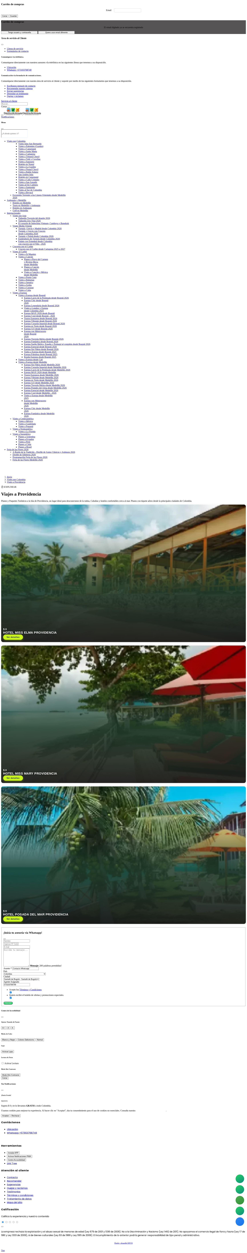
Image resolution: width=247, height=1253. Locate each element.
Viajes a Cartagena (26, 154)
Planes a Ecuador (26, 439)
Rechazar (15, 1116)
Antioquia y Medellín (16, 200)
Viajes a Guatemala (27, 424)
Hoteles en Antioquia (22, 208)
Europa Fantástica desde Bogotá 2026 (41, 341)
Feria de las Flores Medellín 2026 (28, 460)
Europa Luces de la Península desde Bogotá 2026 (46, 298)
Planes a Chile (24, 444)
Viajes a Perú (24, 442)
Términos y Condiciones (30, 989)
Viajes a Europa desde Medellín (32, 362)
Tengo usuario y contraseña (19, 32)
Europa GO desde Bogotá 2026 (38, 329)
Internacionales (13, 213)
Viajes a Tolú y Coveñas (29, 159)
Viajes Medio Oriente (22, 226)
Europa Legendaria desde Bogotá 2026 (41, 305)
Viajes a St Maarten (27, 254)
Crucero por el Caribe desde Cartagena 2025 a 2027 (41, 249)
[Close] (2, 128)
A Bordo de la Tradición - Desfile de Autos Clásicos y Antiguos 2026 (44, 452)
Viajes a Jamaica (25, 282)
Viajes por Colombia (16, 141)
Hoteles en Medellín (22, 203)
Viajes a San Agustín (27, 182)
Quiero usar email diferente (56, 32)
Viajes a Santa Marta (27, 151)
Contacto (12, 1177)
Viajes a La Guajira (27, 167)
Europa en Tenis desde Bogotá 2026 (40, 326)
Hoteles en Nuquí (26, 164)
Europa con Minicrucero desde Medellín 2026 (35, 403)
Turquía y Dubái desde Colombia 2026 (35, 236)
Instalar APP (13, 1153)
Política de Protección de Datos (151, 1110)
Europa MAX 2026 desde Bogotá (39, 313)
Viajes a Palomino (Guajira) (30, 146)
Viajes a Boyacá (25, 192)
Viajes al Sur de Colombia (30, 190)
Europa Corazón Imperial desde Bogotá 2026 (44, 323)
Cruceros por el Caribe (23, 246)
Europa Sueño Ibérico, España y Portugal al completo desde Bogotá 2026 (57, 344)
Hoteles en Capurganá (28, 177)
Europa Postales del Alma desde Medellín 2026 (45, 388)
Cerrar (4, 16)
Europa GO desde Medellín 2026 (39, 382)
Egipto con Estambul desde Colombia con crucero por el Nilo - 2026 (35, 242)
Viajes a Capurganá (27, 149)
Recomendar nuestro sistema (20, 88)
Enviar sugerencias (15, 91)
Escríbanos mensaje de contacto (21, 86)
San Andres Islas (25, 174)
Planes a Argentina (26, 436)
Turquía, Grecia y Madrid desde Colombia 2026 (40, 228)
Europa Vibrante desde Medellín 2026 (41, 377)
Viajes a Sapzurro (26, 161)
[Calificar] (2, 1226)
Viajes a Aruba (25, 285)
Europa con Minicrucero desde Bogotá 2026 (35, 334)
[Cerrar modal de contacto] (2, 44)
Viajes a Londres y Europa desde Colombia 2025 (36, 309)
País (5, 971)
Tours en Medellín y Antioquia (26, 205)
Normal (40, 1040)
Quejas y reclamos (15, 96)
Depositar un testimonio (17, 93)
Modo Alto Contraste (10, 1075)
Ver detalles (13, 637)
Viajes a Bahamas (26, 280)
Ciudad (6, 976)
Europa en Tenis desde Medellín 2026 (41, 380)
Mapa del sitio (14, 1202)
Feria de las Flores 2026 (17, 449)
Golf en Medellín (20, 210)
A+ (3, 1028)
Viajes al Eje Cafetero (28, 185)
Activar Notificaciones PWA (19, 1156)
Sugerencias (14, 1184)
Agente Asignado (11, 982)
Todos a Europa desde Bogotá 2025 (40, 352)
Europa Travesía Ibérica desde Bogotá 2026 (43, 339)
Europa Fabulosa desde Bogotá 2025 (40, 354)
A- (13, 1028)
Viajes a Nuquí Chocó (28, 169)
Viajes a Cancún (25, 257)
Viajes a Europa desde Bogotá (31, 295)
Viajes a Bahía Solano (28, 172)
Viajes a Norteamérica (22, 429)
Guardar (13, 16)
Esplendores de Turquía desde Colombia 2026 (39, 239)
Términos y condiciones (20, 1195)
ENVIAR (8, 1003)
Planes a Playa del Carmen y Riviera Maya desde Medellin (36, 262)
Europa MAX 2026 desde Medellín (40, 372)
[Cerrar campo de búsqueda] (8, 107)
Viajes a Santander (26, 187)
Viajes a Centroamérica (23, 418)
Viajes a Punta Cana (27, 277)
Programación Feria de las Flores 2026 (30, 457)
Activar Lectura (11, 1063)
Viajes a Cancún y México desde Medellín (36, 273)
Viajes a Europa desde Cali (30, 359)
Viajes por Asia (19, 215)
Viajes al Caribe (20, 251)
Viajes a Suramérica (21, 434)
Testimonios (13, 1191)
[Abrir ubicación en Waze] (240, 1221)
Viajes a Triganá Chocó (28, 156)
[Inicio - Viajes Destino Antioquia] (22, 114)
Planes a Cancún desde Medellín (31, 268)
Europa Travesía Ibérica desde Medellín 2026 (44, 385)
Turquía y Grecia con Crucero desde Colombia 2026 (31, 232)
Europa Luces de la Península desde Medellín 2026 (47, 370)
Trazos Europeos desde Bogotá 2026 (40, 318)
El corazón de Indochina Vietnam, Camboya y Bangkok (43, 223)
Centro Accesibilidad (16, 1160)
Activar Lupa (7, 1052)
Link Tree (12, 1163)
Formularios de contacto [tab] (18, 51)
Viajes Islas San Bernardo (29, 143)
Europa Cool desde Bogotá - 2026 (39, 316)
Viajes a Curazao (26, 287)
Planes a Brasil (25, 447)
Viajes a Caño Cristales (28, 179)
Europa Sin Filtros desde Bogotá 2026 (41, 349)
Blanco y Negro (8, 1040)
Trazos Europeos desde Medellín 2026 (41, 375)
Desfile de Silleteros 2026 (24, 454)
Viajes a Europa (20, 293)
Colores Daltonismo (26, 1040)
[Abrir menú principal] (2, 115)
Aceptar (5, 1116)
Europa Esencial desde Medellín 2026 (41, 390)
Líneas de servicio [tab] (15, 48)
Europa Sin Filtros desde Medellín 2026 (42, 365)
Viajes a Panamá (25, 426)
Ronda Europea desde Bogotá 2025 (40, 357)
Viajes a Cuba (24, 290)
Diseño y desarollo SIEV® (123, 1243)
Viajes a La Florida (26, 431)
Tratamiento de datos (19, 1198)
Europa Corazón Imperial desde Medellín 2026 (45, 367)
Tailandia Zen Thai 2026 (29, 221)
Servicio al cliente (9, 101)
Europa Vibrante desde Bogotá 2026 (40, 321)
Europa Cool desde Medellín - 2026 (40, 393)
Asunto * (7, 968)
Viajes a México (25, 421)
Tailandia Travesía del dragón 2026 (34, 218)
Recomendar (14, 1181)
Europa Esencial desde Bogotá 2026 (40, 347)
